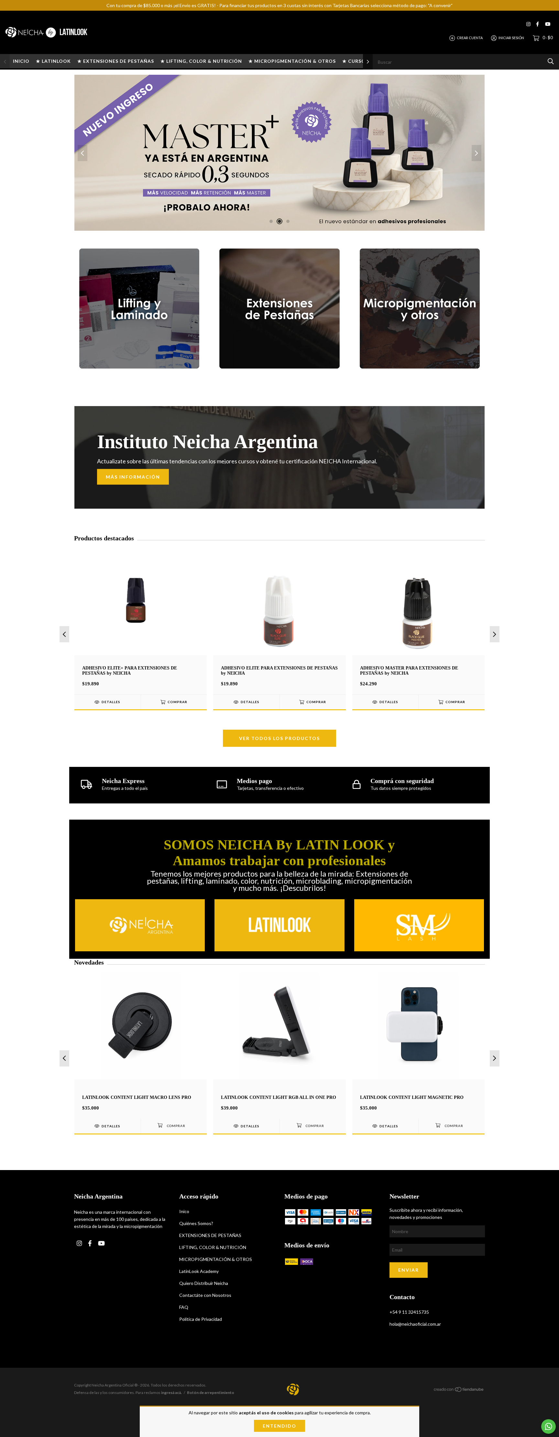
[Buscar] (550, 61)
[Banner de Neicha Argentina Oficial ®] (139, 308)
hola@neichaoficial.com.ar (415, 1324)
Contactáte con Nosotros (205, 1295)
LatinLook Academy (199, 1271)
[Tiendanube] (459, 1390)
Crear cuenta (470, 38)
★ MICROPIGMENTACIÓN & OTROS (292, 61)
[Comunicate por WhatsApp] (548, 1426)
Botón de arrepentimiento (210, 1392)
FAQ (183, 1307)
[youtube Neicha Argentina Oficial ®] (548, 24)
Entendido (279, 1426)
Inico (184, 1211)
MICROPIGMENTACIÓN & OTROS (215, 1259)
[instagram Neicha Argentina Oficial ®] (528, 24)
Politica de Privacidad (200, 1319)
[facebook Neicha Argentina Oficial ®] (537, 24)
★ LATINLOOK (53, 61)
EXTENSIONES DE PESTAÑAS (210, 1235)
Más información (133, 476)
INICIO (21, 61)
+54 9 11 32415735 (409, 1312)
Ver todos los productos (279, 738)
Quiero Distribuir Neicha (203, 1283)
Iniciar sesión (511, 38)
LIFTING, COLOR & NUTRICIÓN (212, 1247)
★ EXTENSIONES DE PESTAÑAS (115, 61)
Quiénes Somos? (196, 1223)
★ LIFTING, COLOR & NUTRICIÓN (201, 61)
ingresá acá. (171, 1392)
